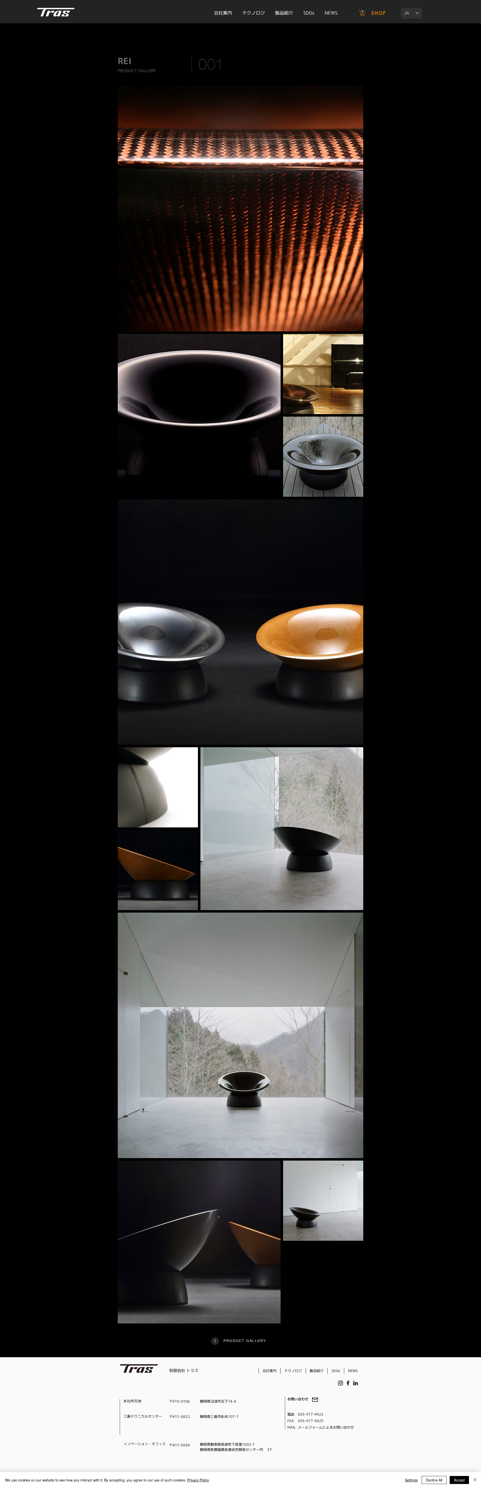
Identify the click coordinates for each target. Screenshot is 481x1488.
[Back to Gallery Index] (215, 1341)
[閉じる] (475, 1480)
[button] (362, 13)
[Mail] (315, 1400)
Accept (459, 1479)
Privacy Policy (198, 1479)
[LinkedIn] (355, 1383)
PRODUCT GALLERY (244, 1341)
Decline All (434, 1479)
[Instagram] (340, 1383)
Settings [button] (411, 1479)
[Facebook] (348, 1383)
